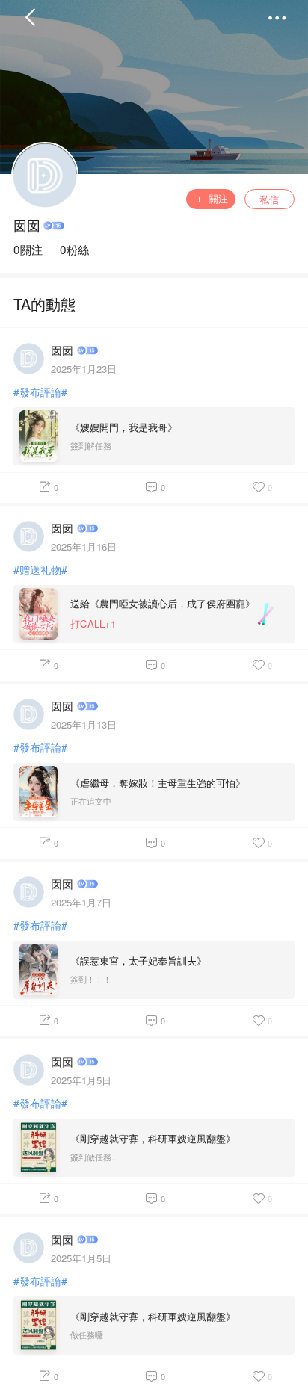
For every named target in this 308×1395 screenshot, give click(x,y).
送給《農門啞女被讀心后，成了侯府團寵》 (162, 603)
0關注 (28, 249)
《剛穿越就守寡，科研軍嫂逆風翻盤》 (152, 1138)
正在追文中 (90, 801)
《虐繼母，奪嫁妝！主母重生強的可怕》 (157, 783)
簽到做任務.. (93, 1157)
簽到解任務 (90, 445)
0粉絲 (74, 249)
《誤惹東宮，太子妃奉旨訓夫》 (138, 960)
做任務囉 (86, 1334)
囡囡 (26, 225)
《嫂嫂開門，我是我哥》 (123, 427)
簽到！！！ (90, 979)
